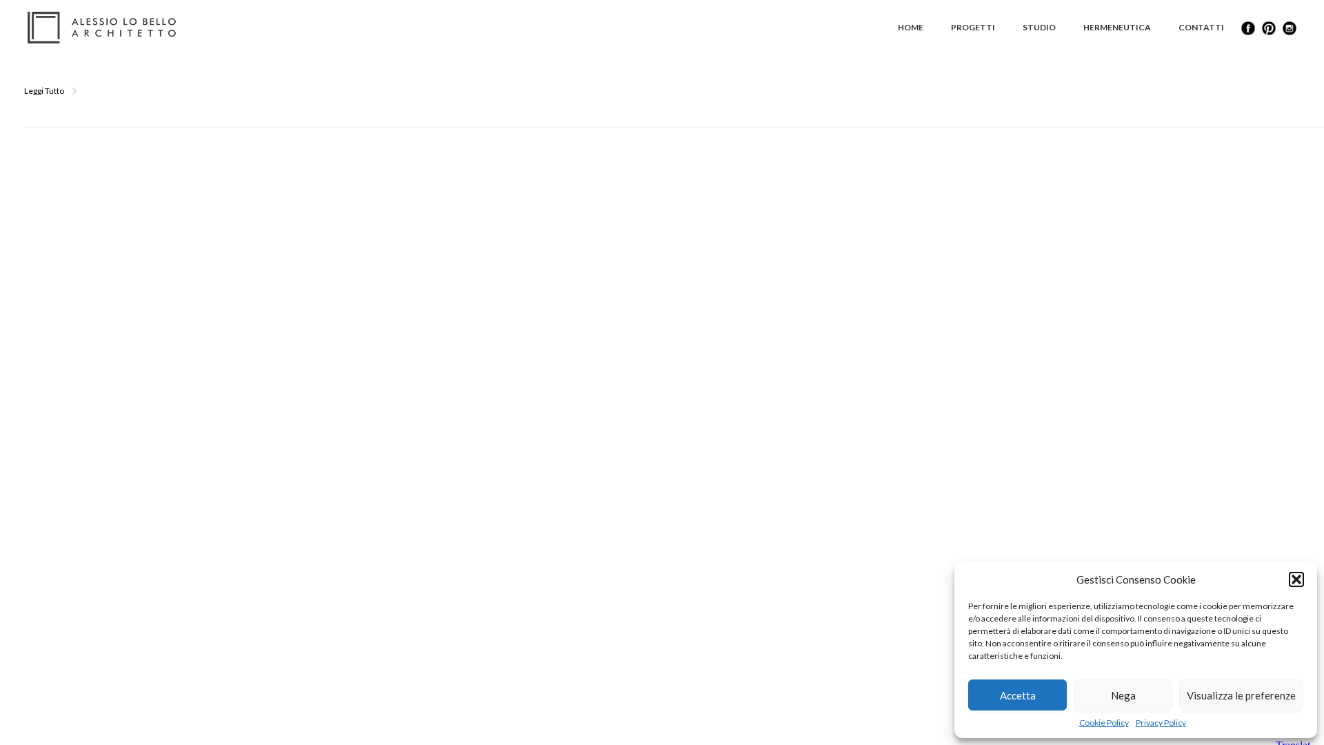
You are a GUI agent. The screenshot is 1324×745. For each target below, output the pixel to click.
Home (910, 27)
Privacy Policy (1161, 722)
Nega (1123, 695)
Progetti (973, 27)
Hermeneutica (1117, 27)
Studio (1039, 27)
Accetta (1018, 695)
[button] (1296, 579)
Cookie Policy (1104, 722)
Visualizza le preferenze (1241, 695)
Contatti (1201, 27)
